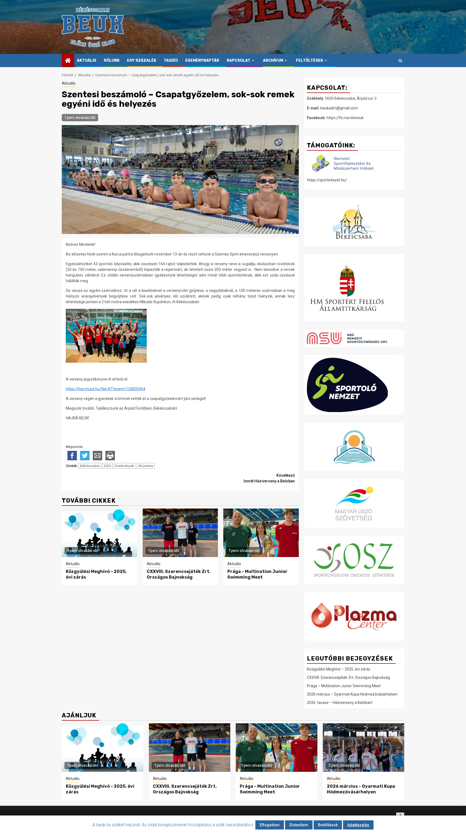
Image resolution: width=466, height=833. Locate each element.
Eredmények (124, 466)
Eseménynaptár (202, 60)
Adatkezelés (358, 825)
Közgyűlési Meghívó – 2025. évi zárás (338, 669)
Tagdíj (171, 60)
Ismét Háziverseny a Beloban (269, 478)
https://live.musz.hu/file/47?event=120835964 (105, 389)
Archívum (273, 60)
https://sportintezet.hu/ (327, 180)
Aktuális (86, 60)
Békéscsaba (90, 466)
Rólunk (111, 60)
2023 (107, 466)
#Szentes (145, 466)
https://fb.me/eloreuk (345, 118)
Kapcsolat (238, 60)
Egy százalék (141, 60)
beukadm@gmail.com (339, 108)
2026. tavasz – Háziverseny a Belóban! (339, 702)
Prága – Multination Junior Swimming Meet (257, 574)
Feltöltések (309, 60)
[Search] (400, 61)
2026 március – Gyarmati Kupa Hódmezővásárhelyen (352, 694)
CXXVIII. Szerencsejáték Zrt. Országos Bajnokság (179, 574)
